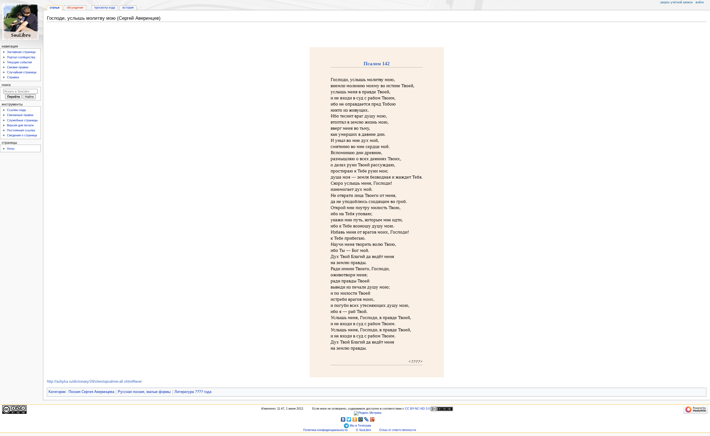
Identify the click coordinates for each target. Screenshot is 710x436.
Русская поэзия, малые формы (144, 392)
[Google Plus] (372, 419)
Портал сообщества (21, 57)
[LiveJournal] (366, 419)
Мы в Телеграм (360, 425)
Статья (54, 7)
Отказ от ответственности (397, 430)
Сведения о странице (22, 135)
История (128, 7)
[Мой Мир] (361, 419)
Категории (57, 392)
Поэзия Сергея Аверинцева (91, 392)
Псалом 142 (377, 63)
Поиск (6, 85)
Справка (13, 77)
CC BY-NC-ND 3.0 (417, 408)
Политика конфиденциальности (325, 430)
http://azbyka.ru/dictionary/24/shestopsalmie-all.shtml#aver (94, 382)
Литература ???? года (192, 392)
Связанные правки (20, 115)
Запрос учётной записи (676, 2)
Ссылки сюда (16, 110)
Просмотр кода (104, 7)
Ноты (10, 148)
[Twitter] (349, 419)
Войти (700, 2)
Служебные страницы (22, 120)
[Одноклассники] (355, 419)
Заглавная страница (21, 52)
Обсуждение (75, 7)
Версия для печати (20, 125)
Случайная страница (21, 72)
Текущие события (19, 62)
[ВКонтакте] (343, 419)
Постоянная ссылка (21, 130)
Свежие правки (17, 67)
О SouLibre (363, 430)
